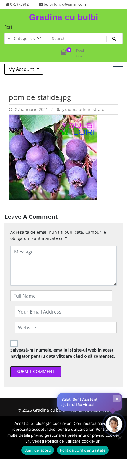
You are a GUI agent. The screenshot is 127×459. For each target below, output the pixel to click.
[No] (120, 437)
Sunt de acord (37, 450)
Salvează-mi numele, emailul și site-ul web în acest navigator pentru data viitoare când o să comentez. (62, 353)
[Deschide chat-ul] (114, 424)
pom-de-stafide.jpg (40, 97)
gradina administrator (83, 109)
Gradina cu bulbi (63, 17)
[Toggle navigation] (118, 69)
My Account (21, 69)
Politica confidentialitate (83, 450)
